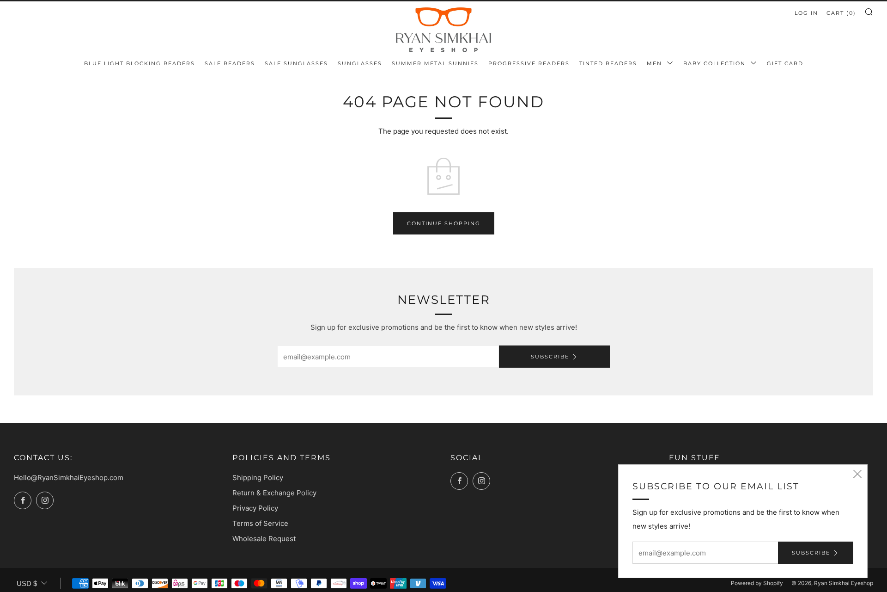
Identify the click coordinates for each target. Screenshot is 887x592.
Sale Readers (230, 63)
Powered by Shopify (757, 583)
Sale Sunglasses (296, 63)
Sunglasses (360, 63)
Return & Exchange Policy (274, 492)
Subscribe (550, 356)
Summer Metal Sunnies (435, 63)
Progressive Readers (529, 63)
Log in (806, 13)
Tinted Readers (608, 63)
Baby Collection (715, 63)
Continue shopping (443, 223)
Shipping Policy (257, 477)
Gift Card (785, 63)
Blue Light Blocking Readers (139, 63)
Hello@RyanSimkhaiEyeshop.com (68, 477)
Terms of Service (260, 523)
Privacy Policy (255, 508)
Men (655, 63)
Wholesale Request (264, 538)
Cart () (841, 13)
